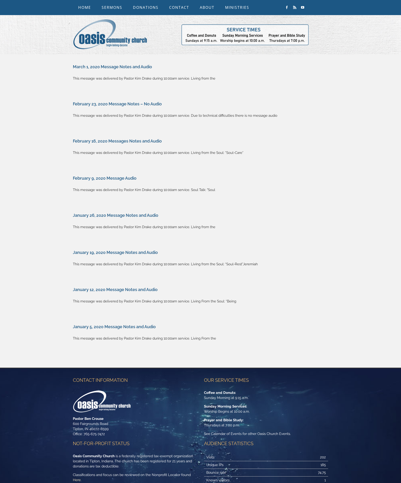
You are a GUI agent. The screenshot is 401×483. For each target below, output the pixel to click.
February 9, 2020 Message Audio (104, 178)
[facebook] (286, 7)
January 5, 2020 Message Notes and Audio (114, 326)
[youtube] (302, 7)
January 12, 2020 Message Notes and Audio (115, 289)
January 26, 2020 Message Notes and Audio (115, 215)
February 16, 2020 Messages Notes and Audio (117, 141)
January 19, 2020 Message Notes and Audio (115, 252)
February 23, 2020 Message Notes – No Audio (117, 103)
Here (77, 480)
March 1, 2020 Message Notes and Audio (112, 66)
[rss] (294, 7)
